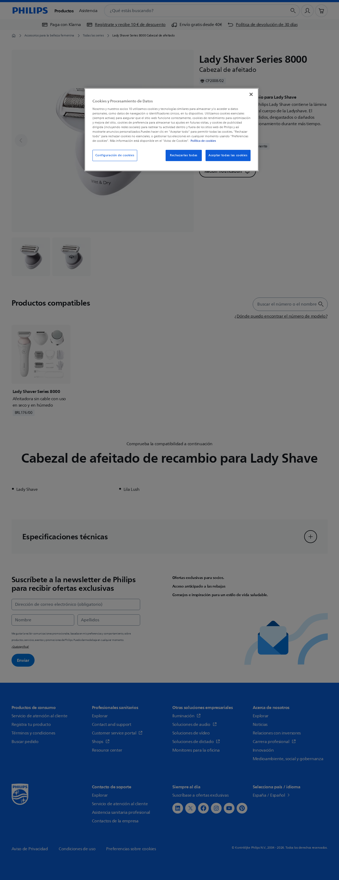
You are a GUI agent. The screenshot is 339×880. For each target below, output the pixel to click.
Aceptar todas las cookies (227, 155)
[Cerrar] (251, 94)
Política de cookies (203, 140)
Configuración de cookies (115, 155)
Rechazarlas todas (184, 155)
